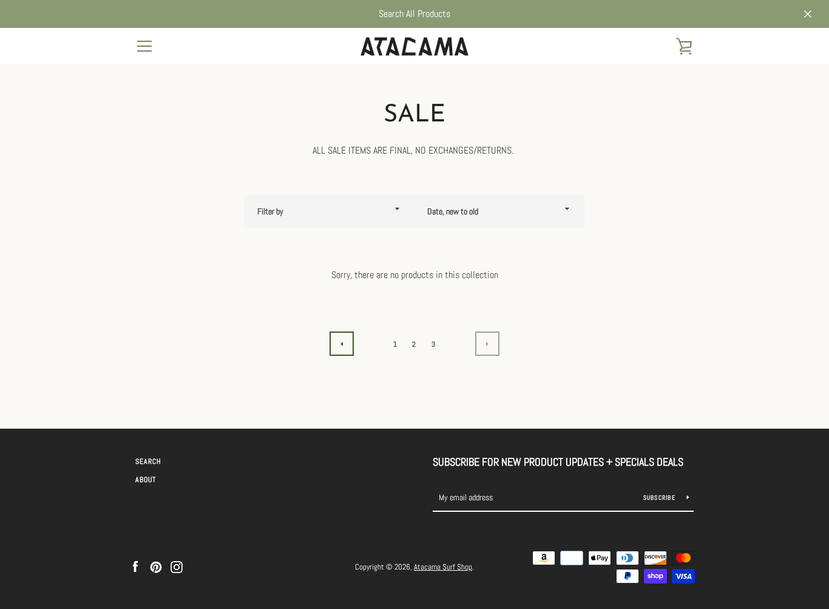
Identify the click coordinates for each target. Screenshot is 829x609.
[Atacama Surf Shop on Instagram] (177, 566)
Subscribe (660, 498)
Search (148, 461)
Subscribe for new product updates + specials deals (558, 462)
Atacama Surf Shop (443, 567)
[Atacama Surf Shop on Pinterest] (156, 566)
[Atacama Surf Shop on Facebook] (135, 566)
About (145, 480)
